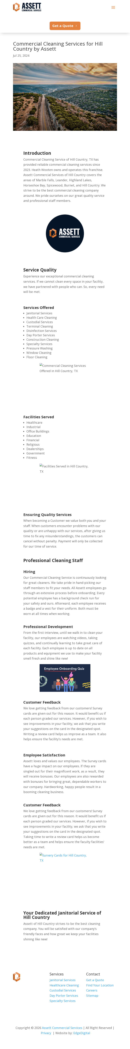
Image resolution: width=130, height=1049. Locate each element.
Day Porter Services (64, 995)
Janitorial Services (62, 980)
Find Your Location (100, 985)
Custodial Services (63, 990)
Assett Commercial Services (62, 1028)
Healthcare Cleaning (64, 985)
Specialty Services (62, 1001)
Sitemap (92, 995)
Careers (91, 990)
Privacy (46, 1033)
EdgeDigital (81, 1033)
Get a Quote (62, 25)
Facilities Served (38, 416)
